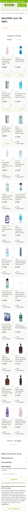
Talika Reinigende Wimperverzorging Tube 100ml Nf (20, 262)
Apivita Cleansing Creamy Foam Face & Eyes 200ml (20, 359)
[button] (14, 28)
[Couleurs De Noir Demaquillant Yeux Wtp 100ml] (7, 283)
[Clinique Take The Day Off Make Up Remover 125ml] (7, 412)
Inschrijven (14, 479)
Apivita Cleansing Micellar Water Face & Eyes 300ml (7, 391)
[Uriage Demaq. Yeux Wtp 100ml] (21, 50)
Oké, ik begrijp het (14, 509)
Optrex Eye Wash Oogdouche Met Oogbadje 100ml (7, 327)
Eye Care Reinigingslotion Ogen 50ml (19, 164)
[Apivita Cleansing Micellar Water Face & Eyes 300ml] (7, 380)
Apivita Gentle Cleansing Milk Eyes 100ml (19, 391)
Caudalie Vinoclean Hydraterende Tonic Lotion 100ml (7, 197)
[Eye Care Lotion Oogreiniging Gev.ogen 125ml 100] (7, 85)
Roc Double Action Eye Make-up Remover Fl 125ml (20, 95)
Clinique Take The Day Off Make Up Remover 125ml (7, 422)
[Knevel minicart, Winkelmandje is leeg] (19, 5)
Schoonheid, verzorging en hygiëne (15, 13)
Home (2, 13)
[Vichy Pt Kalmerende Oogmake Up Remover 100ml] (21, 119)
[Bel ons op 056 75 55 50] (15, 5)
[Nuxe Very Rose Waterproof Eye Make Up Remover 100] (21, 283)
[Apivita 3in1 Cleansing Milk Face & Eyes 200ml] (7, 349)
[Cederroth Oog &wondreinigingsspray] (21, 317)
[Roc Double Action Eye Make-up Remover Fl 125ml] (21, 85)
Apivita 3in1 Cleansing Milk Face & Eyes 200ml (7, 359)
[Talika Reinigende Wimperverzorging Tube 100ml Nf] (21, 252)
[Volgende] (17, 444)
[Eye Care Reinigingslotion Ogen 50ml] (21, 153)
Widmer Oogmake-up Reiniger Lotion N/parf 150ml (20, 422)
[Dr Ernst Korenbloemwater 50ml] (7, 218)
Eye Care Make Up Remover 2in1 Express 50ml (7, 262)
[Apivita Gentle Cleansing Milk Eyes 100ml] (21, 380)
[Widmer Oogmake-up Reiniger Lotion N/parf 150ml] (21, 412)
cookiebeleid (5, 504)
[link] (11, 444)
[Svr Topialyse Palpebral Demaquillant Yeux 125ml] (7, 153)
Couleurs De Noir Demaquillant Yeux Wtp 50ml (20, 197)
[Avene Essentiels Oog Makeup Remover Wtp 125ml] (7, 50)
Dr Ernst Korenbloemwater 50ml (7, 229)
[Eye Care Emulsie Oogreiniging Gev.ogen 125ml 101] (7, 119)
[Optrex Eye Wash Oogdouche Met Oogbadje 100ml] (7, 317)
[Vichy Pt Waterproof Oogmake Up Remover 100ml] (21, 218)
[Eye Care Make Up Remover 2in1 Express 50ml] (7, 252)
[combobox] (12, 9)
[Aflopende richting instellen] (20, 39)
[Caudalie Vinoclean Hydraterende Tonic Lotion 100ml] (7, 187)
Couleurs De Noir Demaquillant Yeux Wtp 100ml (7, 294)
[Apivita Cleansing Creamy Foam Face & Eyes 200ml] (21, 349)
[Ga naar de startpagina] (9, 5)
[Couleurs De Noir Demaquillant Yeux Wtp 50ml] (21, 187)
